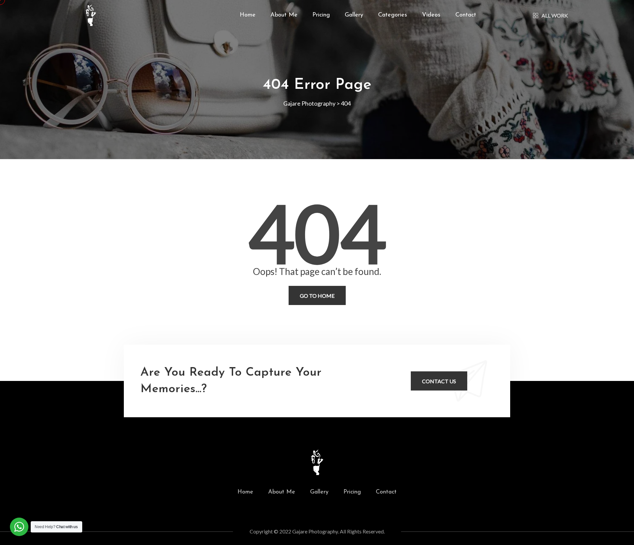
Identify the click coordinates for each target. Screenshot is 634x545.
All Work (555, 15)
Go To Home (317, 295)
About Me (284, 15)
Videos (431, 15)
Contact (465, 15)
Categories (392, 15)
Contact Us (439, 381)
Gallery (354, 15)
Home (248, 15)
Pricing (321, 15)
